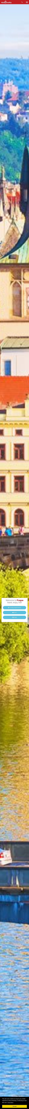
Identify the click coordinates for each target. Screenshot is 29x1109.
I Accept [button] (14, 1106)
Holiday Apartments (15, 607)
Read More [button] (10, 1102)
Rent (15, 612)
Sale (15, 617)
